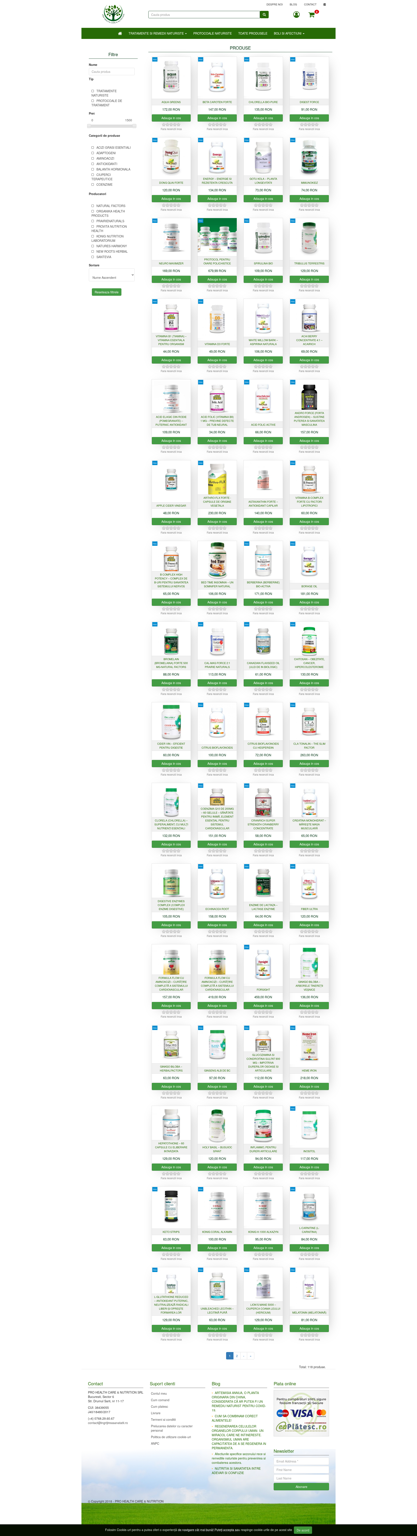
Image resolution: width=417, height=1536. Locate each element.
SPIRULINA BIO (263, 263)
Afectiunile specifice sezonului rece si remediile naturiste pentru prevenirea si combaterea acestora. (239, 1458)
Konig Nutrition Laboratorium (107, 238)
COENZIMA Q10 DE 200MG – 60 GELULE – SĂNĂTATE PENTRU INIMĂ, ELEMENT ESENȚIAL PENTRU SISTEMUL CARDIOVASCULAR (217, 818)
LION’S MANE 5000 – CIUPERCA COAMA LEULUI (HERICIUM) (263, 1308)
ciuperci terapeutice (102, 176)
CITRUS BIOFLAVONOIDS (217, 747)
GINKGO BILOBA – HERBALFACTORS (171, 1068)
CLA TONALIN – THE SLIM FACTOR (309, 745)
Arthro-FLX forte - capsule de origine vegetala (217, 501)
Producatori (97, 194)
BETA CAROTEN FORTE (217, 102)
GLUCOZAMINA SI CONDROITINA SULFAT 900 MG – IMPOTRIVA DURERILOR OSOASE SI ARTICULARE (263, 1062)
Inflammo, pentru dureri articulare (263, 1149)
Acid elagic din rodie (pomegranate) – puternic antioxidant (171, 420)
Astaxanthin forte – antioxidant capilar (263, 503)
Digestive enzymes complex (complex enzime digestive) (171, 905)
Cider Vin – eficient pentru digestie (171, 745)
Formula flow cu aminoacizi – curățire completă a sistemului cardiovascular (171, 983)
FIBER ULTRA (309, 909)
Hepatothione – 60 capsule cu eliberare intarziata (171, 1147)
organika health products (108, 213)
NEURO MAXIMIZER (171, 263)
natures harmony (111, 246)
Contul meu (159, 1393)
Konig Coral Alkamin (217, 1232)
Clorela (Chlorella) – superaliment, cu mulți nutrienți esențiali (171, 824)
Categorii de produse (104, 135)
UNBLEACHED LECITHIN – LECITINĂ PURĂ (217, 1310)
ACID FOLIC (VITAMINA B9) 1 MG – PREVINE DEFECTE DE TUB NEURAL (217, 420)
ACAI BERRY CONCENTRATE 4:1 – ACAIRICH (309, 340)
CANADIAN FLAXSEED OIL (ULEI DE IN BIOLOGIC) (263, 665)
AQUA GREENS (171, 102)
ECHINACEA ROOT (217, 909)
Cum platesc (159, 1406)
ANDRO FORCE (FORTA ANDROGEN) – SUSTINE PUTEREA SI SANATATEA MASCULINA (309, 418)
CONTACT (310, 4)
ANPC (155, 1443)
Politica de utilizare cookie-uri (171, 1437)
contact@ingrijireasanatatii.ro (108, 1423)
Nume (93, 64)
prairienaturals (110, 221)
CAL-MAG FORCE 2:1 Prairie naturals (217, 665)
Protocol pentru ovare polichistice (217, 261)
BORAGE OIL (309, 586)
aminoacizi (105, 158)
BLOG (293, 4)
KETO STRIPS (171, 1232)
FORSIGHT (263, 989)
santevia (103, 257)
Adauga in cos (171, 118)
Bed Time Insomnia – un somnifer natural (217, 584)
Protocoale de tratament (106, 103)
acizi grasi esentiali (113, 147)
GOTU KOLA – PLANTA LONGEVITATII (263, 180)
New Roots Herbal (112, 251)
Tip (91, 79)
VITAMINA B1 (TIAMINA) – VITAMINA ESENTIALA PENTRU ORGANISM (171, 340)
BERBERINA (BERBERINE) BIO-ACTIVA (263, 584)
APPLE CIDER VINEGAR (171, 505)
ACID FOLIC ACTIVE (263, 424)
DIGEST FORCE (309, 102)
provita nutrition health (109, 228)
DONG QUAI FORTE (171, 182)
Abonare (301, 1486)
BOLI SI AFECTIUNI (288, 33)
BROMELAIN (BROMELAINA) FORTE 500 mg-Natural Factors (171, 663)
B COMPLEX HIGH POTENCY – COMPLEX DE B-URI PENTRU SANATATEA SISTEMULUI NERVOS (171, 580)
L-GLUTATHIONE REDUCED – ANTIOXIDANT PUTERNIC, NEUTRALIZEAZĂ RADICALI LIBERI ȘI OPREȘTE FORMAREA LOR (171, 1304)
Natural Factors (110, 206)
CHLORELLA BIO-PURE (263, 102)
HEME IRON (309, 1070)
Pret (92, 113)
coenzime (104, 184)
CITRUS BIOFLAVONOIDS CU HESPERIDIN (263, 745)
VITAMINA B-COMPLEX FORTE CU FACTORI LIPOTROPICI (309, 501)
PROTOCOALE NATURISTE (212, 33)
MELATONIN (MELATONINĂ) (309, 1312)
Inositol (309, 1151)
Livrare (156, 1413)
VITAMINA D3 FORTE (217, 344)
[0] (311, 14)
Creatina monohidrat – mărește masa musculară (309, 824)
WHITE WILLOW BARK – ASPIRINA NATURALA (263, 342)
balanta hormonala (113, 169)
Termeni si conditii (163, 1419)
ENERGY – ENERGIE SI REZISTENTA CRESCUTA (217, 180)
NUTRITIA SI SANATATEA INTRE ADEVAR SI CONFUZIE (236, 1470)
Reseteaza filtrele (107, 292)
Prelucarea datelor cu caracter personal (172, 1428)
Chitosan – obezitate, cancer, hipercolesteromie (309, 663)
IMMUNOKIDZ (309, 182)
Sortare (94, 265)
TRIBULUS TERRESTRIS (309, 263)
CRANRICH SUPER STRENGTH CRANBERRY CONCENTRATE (263, 824)
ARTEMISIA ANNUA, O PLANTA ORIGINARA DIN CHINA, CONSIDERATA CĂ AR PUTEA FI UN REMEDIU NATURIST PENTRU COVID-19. (239, 1401)
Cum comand (160, 1400)
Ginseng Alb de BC (217, 1070)
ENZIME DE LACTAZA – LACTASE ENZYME (263, 907)
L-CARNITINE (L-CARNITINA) (309, 1230)
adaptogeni (106, 153)
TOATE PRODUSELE (252, 33)
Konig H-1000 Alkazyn (263, 1232)
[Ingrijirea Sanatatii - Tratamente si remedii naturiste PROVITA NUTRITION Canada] (113, 12)
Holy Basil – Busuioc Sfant (217, 1149)
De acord (303, 1530)
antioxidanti (106, 164)
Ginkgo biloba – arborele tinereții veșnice (309, 985)
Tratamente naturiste (104, 93)
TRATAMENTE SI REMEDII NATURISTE (157, 33)
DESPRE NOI (274, 4)
